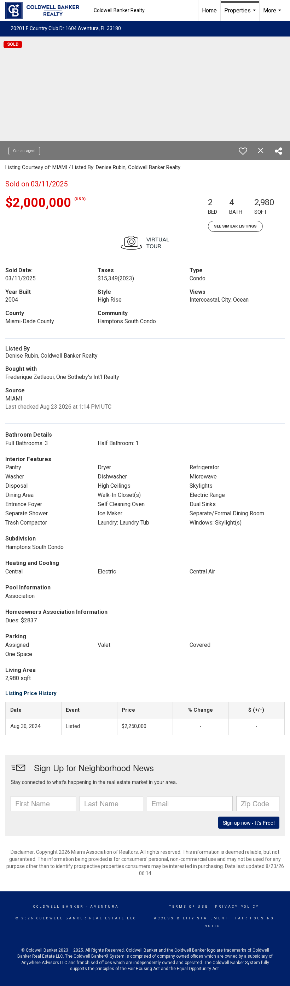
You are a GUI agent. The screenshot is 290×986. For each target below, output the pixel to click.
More (273, 14)
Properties (240, 14)
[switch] (243, 151)
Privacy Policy (237, 906)
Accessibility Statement (191, 918)
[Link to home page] (45, 10)
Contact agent (24, 151)
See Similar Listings (235, 226)
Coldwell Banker (58, 906)
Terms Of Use (188, 906)
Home (209, 10)
